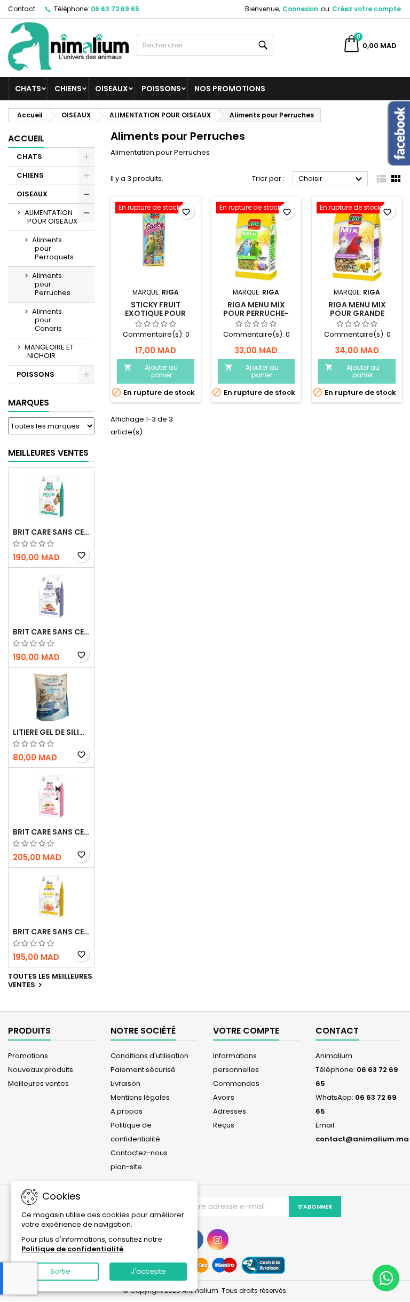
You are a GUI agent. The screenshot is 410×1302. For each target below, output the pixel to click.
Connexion (300, 8)
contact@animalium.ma (362, 1139)
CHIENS (68, 88)
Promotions (28, 1056)
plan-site (126, 1167)
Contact (21, 8)
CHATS (28, 88)
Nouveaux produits (40, 1070)
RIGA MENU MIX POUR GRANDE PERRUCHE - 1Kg (357, 313)
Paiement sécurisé (143, 1070)
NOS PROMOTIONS (229, 88)
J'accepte (148, 1271)
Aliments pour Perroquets (53, 248)
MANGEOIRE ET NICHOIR (49, 351)
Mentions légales (140, 1097)
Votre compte (246, 1031)
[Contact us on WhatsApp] (386, 1278)
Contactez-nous (139, 1153)
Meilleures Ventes (48, 453)
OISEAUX (111, 88)
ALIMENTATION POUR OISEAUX (51, 217)
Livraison (125, 1083)
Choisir (331, 179)
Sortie (60, 1271)
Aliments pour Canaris (47, 320)
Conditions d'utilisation (149, 1056)
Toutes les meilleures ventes (50, 981)
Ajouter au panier (151, 371)
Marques (28, 402)
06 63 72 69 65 (115, 8)
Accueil (26, 138)
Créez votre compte (366, 8)
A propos (127, 1111)
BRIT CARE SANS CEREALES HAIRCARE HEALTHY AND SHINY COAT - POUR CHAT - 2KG (51, 931)
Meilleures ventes (38, 1083)
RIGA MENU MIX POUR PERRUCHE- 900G (256, 313)
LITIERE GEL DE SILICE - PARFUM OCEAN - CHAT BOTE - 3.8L (51, 732)
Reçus (223, 1125)
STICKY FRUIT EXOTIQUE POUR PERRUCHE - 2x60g (155, 313)
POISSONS (161, 88)
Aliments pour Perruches (51, 284)
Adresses (229, 1111)
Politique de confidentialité (72, 1249)
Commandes (236, 1083)
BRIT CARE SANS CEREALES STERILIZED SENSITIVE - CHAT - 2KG (51, 832)
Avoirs (223, 1097)
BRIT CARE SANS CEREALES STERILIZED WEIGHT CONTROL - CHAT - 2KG (51, 632)
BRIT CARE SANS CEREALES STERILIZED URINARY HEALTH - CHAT (51, 532)
